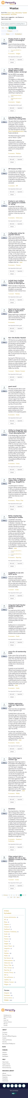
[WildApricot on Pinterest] (20, 1085)
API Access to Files (15, 169)
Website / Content (20, 371)
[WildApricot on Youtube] (16, 1085)
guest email (12, 386)
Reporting (18, 557)
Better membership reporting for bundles (15, 516)
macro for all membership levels (17, 652)
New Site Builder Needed (17, 338)
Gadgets (18, 53)
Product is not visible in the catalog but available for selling (16, 202)
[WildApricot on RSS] (23, 1085)
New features (7, 958)
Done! (9, 12)
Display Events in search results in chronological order (16, 40)
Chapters (6, 924)
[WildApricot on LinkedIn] (12, 1085)
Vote (4, 43)
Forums (6, 941)
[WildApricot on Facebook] (4, 1085)
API (17, 186)
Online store (19, 218)
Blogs (5, 922)
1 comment (11, 294)
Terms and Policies (14, 1090)
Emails (17, 415)
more (21, 262)
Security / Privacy (8, 972)
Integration (7, 948)
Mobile (18, 793)
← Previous (5, 895)
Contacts (6, 927)
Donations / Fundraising (10, 931)
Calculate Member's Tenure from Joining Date (17, 118)
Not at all (12, 59)
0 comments (11, 53)
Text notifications (8, 977)
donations (11, 809)
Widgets (6, 984)
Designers (6, 993)
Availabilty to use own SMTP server (16, 573)
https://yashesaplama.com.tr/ (16, 131)
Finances (18, 265)
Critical (12, 62)
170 (14, 897)
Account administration (10, 917)
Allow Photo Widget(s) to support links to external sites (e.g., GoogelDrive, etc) (16, 481)
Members (18, 153)
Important (20, 59)
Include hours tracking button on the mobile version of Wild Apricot (16, 281)
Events (17, 463)
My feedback (18, 34)
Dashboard (7, 929)
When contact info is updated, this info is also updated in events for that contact (17, 858)
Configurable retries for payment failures (16, 234)
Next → (18, 897)
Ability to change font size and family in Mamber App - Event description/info (17, 431)
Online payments (8, 960)
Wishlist (6, 1000)
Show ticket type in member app (15, 759)
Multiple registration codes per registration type (16, 704)
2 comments (11, 186)
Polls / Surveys (8, 967)
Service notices (8, 997)
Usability (6, 979)
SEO (5, 975)
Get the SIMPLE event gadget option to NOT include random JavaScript (17, 70)
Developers (7, 995)
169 (11, 897)
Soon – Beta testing (17, 12)
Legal (5, 951)
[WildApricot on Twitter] (8, 1085)
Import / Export (8, 946)
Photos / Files (19, 500)
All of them (14, 14)
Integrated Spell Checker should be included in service (16, 606)
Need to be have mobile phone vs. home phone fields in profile (16, 310)
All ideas (6, 911)
